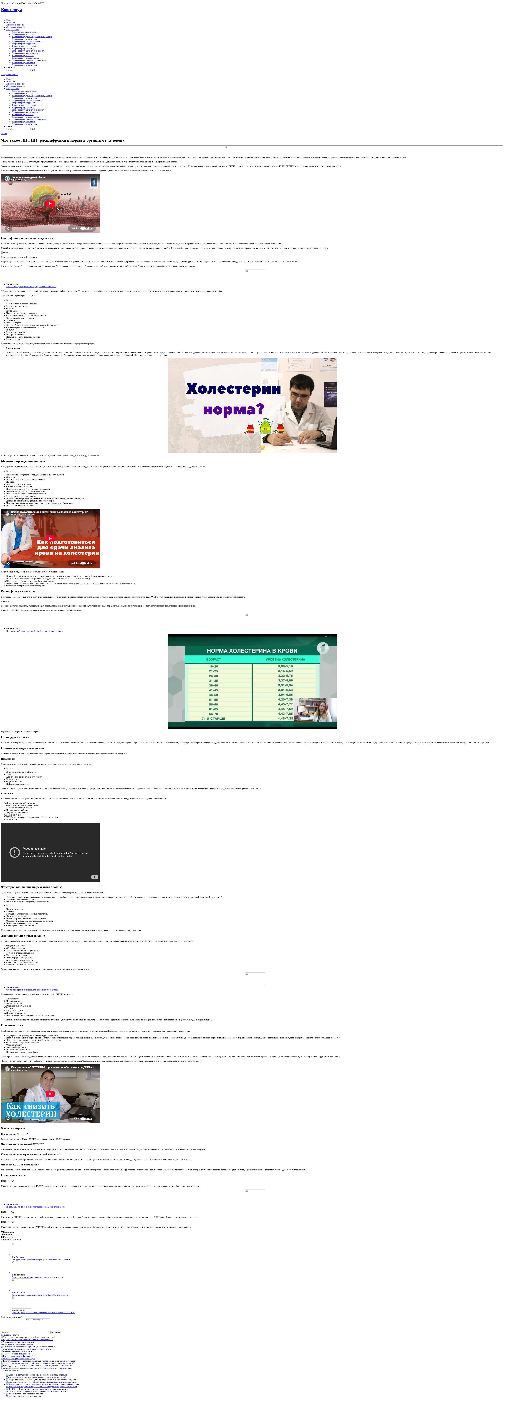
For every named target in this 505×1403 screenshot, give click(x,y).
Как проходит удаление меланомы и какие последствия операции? (36, 1377)
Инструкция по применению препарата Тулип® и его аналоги (40, 1295)
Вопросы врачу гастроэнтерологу (27, 41)
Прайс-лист (11, 22)
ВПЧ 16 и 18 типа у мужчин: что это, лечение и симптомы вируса (36, 1391)
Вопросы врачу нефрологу (23, 44)
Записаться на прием (15, 25)
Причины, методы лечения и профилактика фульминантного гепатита (43, 1313)
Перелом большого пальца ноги (15, 1354)
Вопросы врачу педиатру (23, 48)
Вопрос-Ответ (12, 29)
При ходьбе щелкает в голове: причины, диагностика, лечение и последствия (36, 1368)
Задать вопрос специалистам (24, 32)
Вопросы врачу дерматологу (24, 39)
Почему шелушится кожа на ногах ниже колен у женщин (37, 1277)
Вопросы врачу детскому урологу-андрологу (32, 36)
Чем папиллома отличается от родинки (23, 1396)
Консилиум (11, 9)
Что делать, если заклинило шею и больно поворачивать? (27, 1339)
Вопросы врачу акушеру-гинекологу (28, 51)
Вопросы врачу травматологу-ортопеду (29, 60)
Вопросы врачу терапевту (23, 63)
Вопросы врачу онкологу (23, 55)
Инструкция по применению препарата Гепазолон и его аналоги (35, 1207)
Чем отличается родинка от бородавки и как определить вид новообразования (41, 1387)
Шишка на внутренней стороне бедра (18, 1358)
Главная (9, 20)
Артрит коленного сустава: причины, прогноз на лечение (27, 1349)
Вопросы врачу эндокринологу (26, 53)
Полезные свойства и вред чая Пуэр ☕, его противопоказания (34, 631)
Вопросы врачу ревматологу (24, 65)
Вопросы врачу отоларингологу (26, 58)
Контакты (10, 67)
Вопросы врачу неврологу (24, 46)
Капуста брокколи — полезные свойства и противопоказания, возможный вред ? (37, 1363)
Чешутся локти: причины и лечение (17, 1344)
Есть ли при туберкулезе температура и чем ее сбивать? (31, 287)
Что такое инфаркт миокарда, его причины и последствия (32, 990)
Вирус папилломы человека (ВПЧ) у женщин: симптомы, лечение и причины (41, 1382)
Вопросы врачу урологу (22, 34)
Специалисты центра (15, 27)
